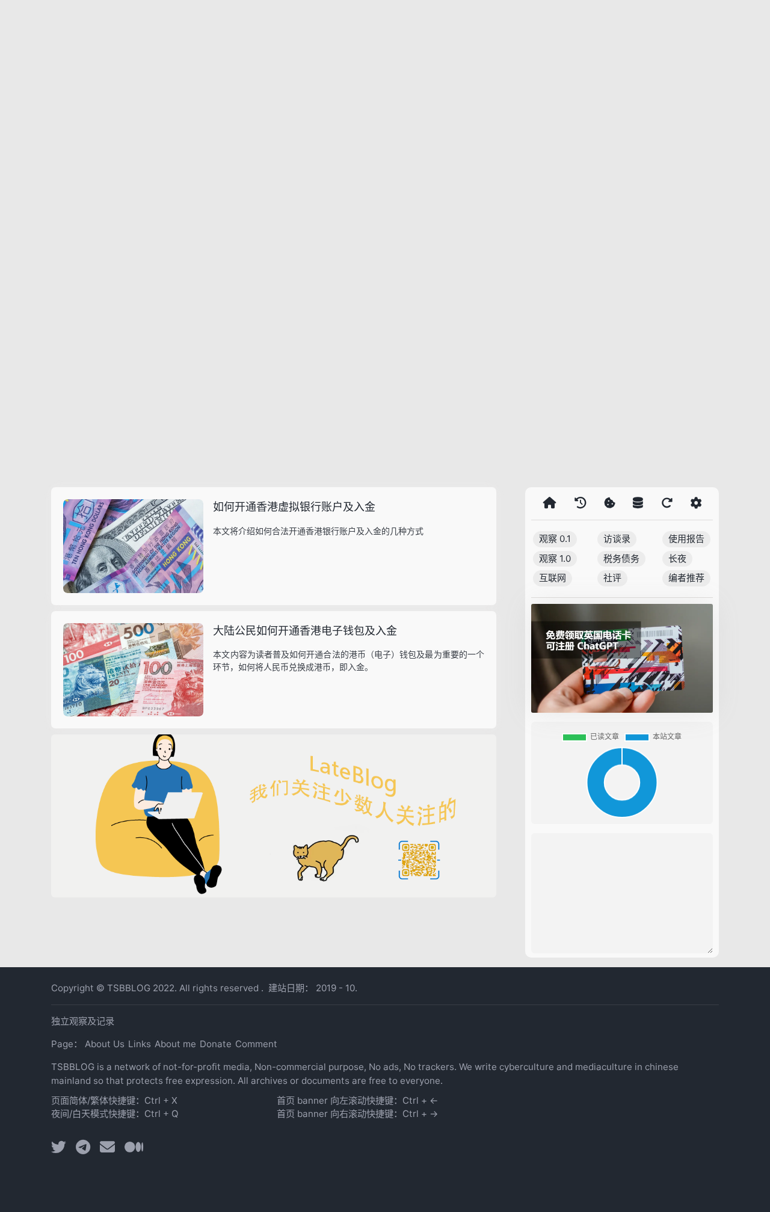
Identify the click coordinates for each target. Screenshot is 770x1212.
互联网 (552, 577)
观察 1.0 (555, 558)
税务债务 (621, 558)
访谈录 (616, 538)
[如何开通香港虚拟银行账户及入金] (133, 546)
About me (175, 1044)
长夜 (677, 558)
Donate (216, 1044)
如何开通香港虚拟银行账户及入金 (294, 506)
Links (139, 1044)
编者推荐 (686, 577)
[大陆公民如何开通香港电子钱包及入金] (133, 670)
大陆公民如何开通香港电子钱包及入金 (305, 630)
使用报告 (686, 538)
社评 (612, 577)
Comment (256, 1044)
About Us (105, 1044)
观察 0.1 (555, 538)
